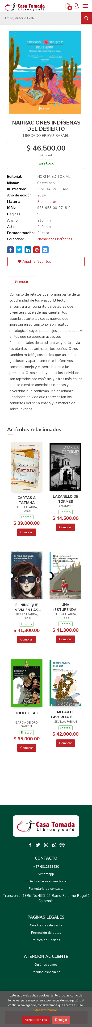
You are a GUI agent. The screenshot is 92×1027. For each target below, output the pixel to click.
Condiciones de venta (46, 925)
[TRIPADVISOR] (62, 845)
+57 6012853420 (46, 866)
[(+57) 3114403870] (54, 845)
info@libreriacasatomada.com (46, 881)
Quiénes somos (46, 964)
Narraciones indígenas (54, 239)
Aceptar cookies (36, 1020)
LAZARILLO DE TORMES (65, 499)
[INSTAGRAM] (46, 845)
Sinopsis (21, 281)
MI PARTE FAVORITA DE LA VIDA (65, 714)
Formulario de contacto (46, 888)
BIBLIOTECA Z (26, 713)
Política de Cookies (46, 940)
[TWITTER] (38, 845)
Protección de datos (46, 932)
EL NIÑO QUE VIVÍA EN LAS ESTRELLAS (26, 607)
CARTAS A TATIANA (26, 500)
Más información (46, 1010)
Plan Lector (46, 201)
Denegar (61, 1020)
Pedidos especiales (46, 972)
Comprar (26, 532)
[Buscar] (86, 18)
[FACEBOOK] (29, 845)
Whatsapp (46, 874)
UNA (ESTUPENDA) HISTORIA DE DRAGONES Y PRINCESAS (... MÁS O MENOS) (65, 607)
